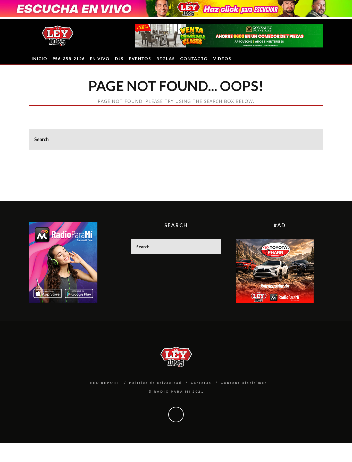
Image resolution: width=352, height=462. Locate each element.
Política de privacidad (155, 383)
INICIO (39, 58)
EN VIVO (100, 58)
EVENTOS (140, 58)
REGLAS (165, 58)
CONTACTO (194, 58)
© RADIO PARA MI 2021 (176, 391)
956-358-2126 (69, 58)
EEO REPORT (105, 383)
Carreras (201, 383)
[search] (312, 139)
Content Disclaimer (244, 383)
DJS (119, 58)
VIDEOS (222, 58)
